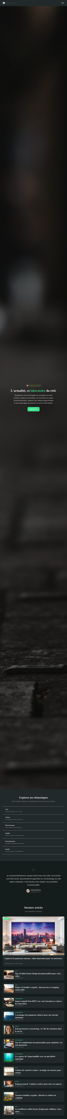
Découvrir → (33, 409)
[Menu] (62, 3)
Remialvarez (9, 3)
